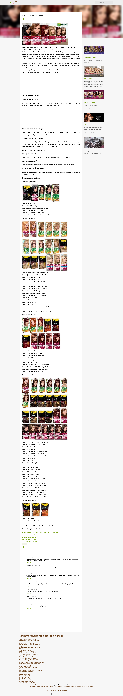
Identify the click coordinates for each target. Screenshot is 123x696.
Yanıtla (28, 562)
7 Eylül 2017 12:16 (34, 589)
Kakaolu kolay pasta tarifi (25, 678)
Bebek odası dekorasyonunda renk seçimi (30, 644)
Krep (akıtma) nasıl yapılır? (26, 681)
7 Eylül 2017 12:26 (33, 596)
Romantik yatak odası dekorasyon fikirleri (29, 640)
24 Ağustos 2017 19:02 (35, 565)
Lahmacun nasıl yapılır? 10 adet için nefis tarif (30, 670)
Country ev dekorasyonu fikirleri (27, 642)
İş (75, 686)
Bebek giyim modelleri (25, 666)
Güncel (87, 686)
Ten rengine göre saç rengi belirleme (28, 654)
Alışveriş (82, 686)
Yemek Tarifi (66, 686)
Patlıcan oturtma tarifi (24, 674)
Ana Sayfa (49, 690)
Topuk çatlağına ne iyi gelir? (26, 655)
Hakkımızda (64, 690)
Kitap (78, 686)
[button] (23, 19)
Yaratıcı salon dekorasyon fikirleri (27, 639)
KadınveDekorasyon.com (37, 685)
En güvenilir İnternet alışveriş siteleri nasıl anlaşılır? (32, 646)
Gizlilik (59, 690)
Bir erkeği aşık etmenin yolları (26, 656)
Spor (91, 686)
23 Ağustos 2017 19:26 (35, 557)
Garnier (45, 525)
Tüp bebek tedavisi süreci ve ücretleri (28, 667)
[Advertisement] (51, 83)
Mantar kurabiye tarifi (24, 675)
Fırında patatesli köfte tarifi (26, 671)
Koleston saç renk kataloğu (30, 535)
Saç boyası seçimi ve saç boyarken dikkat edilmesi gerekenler (40, 532)
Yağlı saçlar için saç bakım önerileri (28, 652)
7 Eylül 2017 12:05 (34, 581)
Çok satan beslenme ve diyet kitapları (28, 659)
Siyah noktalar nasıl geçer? (26, 650)
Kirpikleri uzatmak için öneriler (27, 651)
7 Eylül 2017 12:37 (34, 603)
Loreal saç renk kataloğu (29, 537)
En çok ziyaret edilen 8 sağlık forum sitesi (29, 663)
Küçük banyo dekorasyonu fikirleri (27, 643)
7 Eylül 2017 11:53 (33, 573)
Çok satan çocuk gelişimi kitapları (27, 658)
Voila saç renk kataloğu (29, 539)
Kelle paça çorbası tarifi (25, 679)
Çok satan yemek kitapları (25, 661)
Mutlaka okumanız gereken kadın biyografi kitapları (32, 662)
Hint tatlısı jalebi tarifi (24, 677)
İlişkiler (52, 686)
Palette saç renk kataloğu (29, 541)
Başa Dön (74, 690)
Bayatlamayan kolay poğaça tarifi (27, 673)
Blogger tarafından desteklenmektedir (62, 694)
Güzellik (25, 543)
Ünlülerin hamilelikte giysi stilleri (27, 665)
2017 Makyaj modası (24, 648)
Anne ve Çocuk (58, 686)
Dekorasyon (33, 686)
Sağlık (47, 686)
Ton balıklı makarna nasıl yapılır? (27, 682)
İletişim (54, 690)
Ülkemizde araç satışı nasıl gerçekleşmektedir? (31, 647)
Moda (38, 686)
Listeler (72, 686)
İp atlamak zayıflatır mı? (25, 669)
